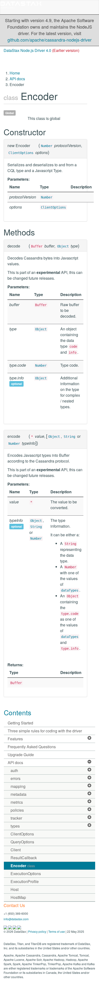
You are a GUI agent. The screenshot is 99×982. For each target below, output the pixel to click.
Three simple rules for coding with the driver (45, 731)
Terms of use (56, 931)
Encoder (23, 865)
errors (15, 778)
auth (14, 770)
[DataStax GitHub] (19, 927)
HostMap (18, 897)
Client (16, 849)
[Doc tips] (10, 927)
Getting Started (20, 723)
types (15, 826)
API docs (17, 78)
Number (46, 146)
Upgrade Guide (21, 754)
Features (15, 738)
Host (15, 889)
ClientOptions (20, 153)
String (69, 437)
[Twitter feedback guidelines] (15, 927)
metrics (17, 802)
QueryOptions (22, 842)
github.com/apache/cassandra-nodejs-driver (49, 40)
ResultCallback (24, 857)
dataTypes (69, 590)
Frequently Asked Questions (32, 746)
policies (17, 810)
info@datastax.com (16, 919)
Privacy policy (37, 931)
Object (63, 246)
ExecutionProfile (25, 881)
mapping (18, 786)
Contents (17, 712)
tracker (16, 818)
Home (15, 73)
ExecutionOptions (26, 873)
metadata (18, 794)
